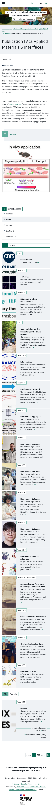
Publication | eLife (28, 672)
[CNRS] (44, 19)
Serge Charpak (15, 104)
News (7, 33)
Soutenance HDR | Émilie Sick (33, 617)
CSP (7, 81)
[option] (26, 260)
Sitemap (16, 784)
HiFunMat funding (28, 299)
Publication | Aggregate (30, 417)
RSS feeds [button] (41, 755)
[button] (32, 3)
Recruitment (26, 260)
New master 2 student (30, 499)
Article (13, 134)
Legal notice (26, 784)
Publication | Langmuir (30, 389)
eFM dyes (24, 277)
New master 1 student (30, 444)
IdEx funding (26, 362)
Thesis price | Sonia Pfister (31, 644)
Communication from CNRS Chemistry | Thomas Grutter (32, 585)
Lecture (23, 708)
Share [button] (29, 755)
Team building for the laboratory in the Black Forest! (30, 332)
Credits (36, 784)
